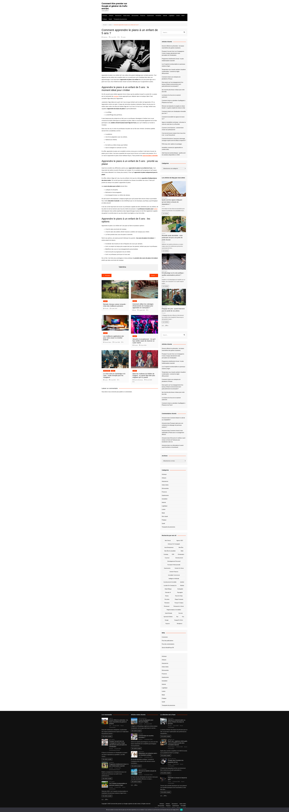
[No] (287, 809)
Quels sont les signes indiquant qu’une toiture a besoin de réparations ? (172, 202)
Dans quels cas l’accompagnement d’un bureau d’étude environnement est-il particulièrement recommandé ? (172, 84)
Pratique (104, 19)
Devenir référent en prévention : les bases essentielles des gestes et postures (173, 47)
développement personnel (173, 561)
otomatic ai (168, 592)
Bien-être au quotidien (170, 551)
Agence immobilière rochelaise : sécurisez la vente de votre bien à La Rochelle (174, 123)
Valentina (105, 37)
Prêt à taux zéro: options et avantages (172, 144)
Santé (110, 19)
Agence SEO (179, 540)
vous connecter (112, 391)
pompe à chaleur (179, 602)
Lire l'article (165, 213)
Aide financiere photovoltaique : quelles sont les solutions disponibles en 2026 (173, 154)
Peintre (167, 595)
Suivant (153, 275)
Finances (142, 15)
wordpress (179, 623)
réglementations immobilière (174, 609)
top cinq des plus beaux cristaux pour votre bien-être (173, 90)
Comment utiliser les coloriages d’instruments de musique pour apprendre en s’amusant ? (143, 305)
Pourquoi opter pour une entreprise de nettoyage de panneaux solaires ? (172, 425)
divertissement (179, 557)
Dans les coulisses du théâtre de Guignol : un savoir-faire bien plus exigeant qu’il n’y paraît (144, 375)
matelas (182, 585)
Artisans (111, 15)
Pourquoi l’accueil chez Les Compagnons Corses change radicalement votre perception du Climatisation (173, 53)
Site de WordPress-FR (168, 647)
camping (166, 554)
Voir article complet (106, 736)
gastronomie (167, 568)
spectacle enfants (168, 616)
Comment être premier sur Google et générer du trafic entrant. (114, 6)
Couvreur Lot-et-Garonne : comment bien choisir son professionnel (173, 128)
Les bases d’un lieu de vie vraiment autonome (171, 96)
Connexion (165, 637)
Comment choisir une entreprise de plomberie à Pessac (171, 78)
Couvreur (167, 557)
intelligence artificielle (174, 578)
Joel (135, 310)
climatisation (181, 554)
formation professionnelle (173, 564)
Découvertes (135, 15)
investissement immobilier (170, 582)
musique (116, 96)
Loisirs (178, 15)
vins (183, 616)
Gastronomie (150, 15)
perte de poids (179, 595)
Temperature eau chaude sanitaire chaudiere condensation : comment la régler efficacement (174, 71)
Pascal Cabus (108, 342)
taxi (177, 616)
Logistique (171, 15)
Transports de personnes (120, 19)
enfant (155, 209)
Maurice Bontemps (138, 379)
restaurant (166, 606)
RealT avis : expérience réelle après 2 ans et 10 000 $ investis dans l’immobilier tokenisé (177, 743)
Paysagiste (180, 592)
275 (166, 325)
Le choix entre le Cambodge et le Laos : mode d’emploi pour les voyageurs (114, 375)
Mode (183, 15)
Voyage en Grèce (178, 620)
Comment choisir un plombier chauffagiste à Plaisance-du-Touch (173, 101)
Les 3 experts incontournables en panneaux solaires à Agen (173, 65)
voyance (167, 623)
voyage (166, 620)
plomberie (166, 602)
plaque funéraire (179, 599)
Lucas (106, 379)
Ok (181, 809)
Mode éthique (168, 589)
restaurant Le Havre (179, 606)
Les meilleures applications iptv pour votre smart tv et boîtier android (113, 338)
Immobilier (158, 15)
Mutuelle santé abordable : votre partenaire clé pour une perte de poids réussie (172, 238)
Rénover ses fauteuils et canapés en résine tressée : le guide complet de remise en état (173, 107)
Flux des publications (167, 640)
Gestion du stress (179, 568)
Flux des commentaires (168, 644)
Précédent (107, 275)
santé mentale (168, 613)
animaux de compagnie (174, 544)
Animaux (104, 15)
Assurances (118, 15)
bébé (182, 551)
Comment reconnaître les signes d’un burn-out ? (173, 117)
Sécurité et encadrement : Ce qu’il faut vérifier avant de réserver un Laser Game (144, 341)
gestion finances (174, 571)
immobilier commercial (174, 575)
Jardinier (182, 582)
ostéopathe (180, 589)
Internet (165, 15)
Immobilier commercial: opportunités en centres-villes (172, 148)
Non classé (165, 516)
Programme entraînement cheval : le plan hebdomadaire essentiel (173, 59)
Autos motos (126, 15)
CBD (173, 554)
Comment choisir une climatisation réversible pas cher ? (174, 112)
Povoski (106, 308)
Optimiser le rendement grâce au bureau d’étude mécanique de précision (176, 721)
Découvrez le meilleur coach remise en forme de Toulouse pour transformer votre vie (173, 439)
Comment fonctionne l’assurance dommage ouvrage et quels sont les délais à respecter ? (174, 139)
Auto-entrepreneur (168, 547)
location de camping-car (170, 585)
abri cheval (168, 540)
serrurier (180, 613)
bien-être (181, 547)
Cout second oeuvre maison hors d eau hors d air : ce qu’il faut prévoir (173, 134)
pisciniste (167, 599)
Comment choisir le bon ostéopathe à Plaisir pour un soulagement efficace (173, 432)
